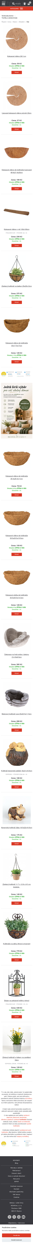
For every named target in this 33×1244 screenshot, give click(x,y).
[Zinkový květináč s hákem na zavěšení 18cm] (17, 1055)
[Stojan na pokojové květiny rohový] (17, 998)
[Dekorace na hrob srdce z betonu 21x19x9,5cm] (17, 652)
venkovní (26, 1115)
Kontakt (16, 1189)
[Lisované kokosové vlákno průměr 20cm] (17, 111)
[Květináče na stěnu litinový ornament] (17, 941)
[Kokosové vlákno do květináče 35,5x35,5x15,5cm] (17, 533)
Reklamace (16, 1170)
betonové (16, 1117)
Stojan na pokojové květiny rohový (16, 1000)
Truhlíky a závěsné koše (9, 18)
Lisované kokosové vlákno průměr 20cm (16, 113)
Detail (17, 72)
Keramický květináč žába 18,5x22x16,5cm (16, 827)
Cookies (16, 1197)
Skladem (22, 22)
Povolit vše (16, 1235)
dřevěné (4, 1119)
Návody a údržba (16, 1168)
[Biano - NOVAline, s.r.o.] (19, 1218)
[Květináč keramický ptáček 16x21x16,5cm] (17, 768)
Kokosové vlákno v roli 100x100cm (16, 229)
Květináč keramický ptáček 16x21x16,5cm (16, 770)
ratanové (9, 1117)
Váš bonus (16, 1194)
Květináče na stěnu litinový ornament (16, 943)
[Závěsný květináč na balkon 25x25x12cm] (17, 284)
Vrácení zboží (16, 1173)
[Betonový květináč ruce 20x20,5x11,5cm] (17, 711)
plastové (10, 1119)
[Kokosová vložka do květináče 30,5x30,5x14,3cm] (17, 592)
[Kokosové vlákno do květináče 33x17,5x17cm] (17, 340)
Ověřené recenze (16, 1186)
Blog (16, 1163)
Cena (9, 22)
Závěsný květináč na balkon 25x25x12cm (17, 286)
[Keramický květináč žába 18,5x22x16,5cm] (17, 825)
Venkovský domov (7, 16)
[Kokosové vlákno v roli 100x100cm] (17, 227)
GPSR (16, 1181)
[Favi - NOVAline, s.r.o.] (23, 1218)
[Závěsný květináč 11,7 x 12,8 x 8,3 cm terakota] (17, 882)
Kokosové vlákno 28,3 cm (16, 56)
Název (15, 22)
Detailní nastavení (16, 1240)
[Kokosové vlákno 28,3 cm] (17, 54)
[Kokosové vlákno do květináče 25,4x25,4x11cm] (17, 474)
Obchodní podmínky (16, 1192)
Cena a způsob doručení (16, 1176)
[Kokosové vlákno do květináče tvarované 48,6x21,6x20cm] (17, 167)
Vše (27, 22)
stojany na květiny (23, 1136)
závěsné (16, 1119)
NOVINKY (16, 1160)
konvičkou (28, 1098)
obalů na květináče (24, 1122)
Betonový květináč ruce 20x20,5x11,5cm (17, 714)
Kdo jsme (16, 1179)
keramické (23, 1117)
